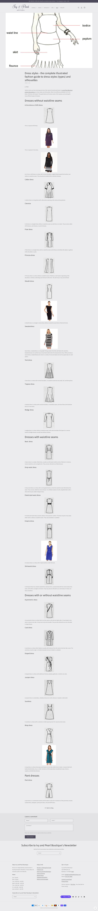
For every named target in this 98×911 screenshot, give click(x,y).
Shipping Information (42, 877)
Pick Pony (73, 884)
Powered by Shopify (54, 907)
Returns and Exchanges (42, 879)
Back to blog (50, 808)
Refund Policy (40, 875)
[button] (34, 7)
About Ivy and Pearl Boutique (44, 871)
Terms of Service (41, 873)
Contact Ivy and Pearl (67, 879)
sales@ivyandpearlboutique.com (73, 874)
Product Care (40, 869)
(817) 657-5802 (68, 876)
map (72, 871)
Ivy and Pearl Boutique (47, 907)
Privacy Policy (65, 881)
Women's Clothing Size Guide (44, 867)
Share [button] (27, 86)
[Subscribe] (59, 853)
